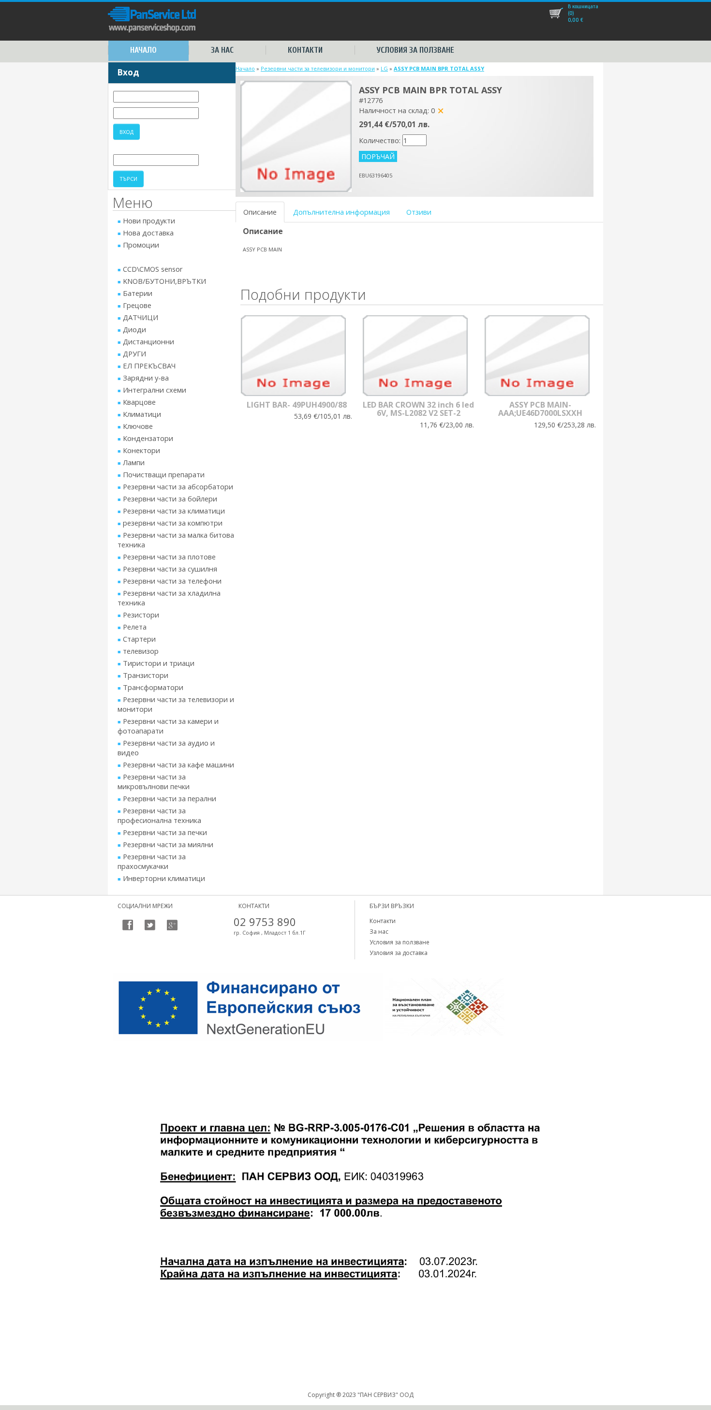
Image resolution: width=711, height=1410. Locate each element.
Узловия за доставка (399, 953)
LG (384, 68)
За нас (222, 50)
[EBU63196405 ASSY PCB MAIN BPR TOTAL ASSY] (296, 135)
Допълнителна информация (341, 212)
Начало (143, 50)
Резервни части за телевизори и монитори (318, 68)
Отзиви (418, 212)
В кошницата (583, 6)
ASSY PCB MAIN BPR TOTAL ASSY (439, 68)
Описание (260, 212)
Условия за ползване (415, 50)
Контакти (305, 50)
